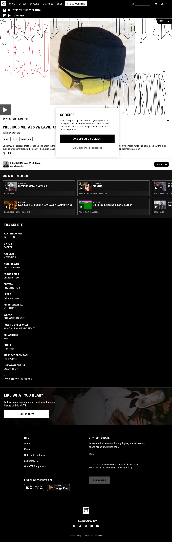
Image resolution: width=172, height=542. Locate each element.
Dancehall (26, 139)
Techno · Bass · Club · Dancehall (94, 193)
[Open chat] (156, 3)
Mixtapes (47, 3)
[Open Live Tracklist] (160, 21)
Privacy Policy (125, 467)
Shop (59, 3)
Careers (28, 449)
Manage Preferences (87, 148)
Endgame (14, 132)
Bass (6, 139)
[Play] (86, 66)
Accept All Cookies (87, 138)
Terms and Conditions (93, 536)
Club (15, 139)
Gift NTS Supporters (35, 466)
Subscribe (99, 480)
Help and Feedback (34, 455)
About (27, 443)
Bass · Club (9, 193)
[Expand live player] (168, 21)
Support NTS (31, 460)
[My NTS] (162, 3)
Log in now (27, 414)
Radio (12, 3)
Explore (34, 3)
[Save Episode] (168, 119)
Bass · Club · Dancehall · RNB (17, 212)
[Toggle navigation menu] (168, 3)
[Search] (132, 4)
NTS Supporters (76, 3)
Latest (22, 3)
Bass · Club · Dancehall (89, 212)
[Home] (3, 3)
